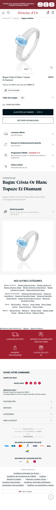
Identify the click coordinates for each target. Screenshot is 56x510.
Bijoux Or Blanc (38, 307)
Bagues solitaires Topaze (12, 288)
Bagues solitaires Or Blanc (35, 290)
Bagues (16, 18)
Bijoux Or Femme (25, 307)
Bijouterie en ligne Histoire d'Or (10, 328)
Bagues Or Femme (24, 313)
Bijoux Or (26, 304)
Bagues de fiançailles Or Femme (29, 298)
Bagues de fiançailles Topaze (25, 296)
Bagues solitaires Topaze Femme (34, 288)
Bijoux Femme (16, 304)
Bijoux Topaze (35, 304)
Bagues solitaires (27, 18)
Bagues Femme (15, 310)
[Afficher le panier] (53, 13)
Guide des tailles (13, 104)
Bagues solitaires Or (44, 285)
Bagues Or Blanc (38, 313)
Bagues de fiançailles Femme (32, 294)
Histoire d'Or (6, 18)
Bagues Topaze (36, 310)
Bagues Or (25, 310)
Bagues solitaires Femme (27, 285)
